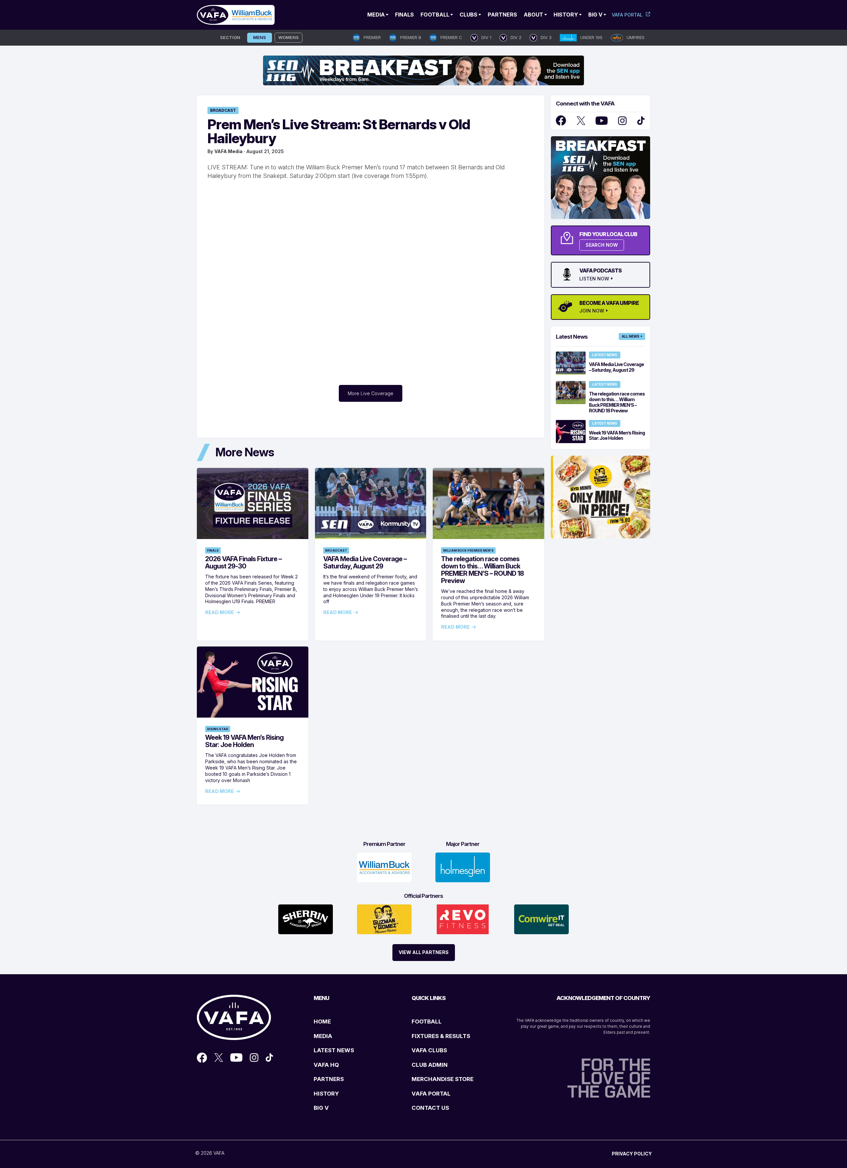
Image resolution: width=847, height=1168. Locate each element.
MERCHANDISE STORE (442, 1079)
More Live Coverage (370, 393)
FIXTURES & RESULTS (441, 1036)
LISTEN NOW (594, 278)
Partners (502, 14)
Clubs (468, 14)
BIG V (321, 1108)
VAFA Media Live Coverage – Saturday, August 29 (365, 562)
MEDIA (323, 1036)
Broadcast (223, 110)
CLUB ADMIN (430, 1065)
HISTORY (326, 1093)
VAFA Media (228, 151)
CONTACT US (430, 1108)
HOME (322, 1021)
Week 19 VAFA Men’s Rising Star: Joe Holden (244, 741)
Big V (595, 14)
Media (376, 14)
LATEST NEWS (334, 1050)
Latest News (604, 355)
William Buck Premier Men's (468, 550)
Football (435, 14)
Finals (404, 14)
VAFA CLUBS (429, 1050)
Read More (219, 612)
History (566, 14)
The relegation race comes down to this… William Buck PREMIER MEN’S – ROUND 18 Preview (482, 570)
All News (630, 336)
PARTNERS (329, 1079)
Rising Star (217, 729)
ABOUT (533, 14)
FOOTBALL (427, 1021)
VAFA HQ (326, 1065)
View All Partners (424, 952)
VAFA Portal (627, 15)
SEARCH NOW (602, 245)
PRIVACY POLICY (632, 1153)
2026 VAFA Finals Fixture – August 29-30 (243, 562)
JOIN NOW (591, 310)
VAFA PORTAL (431, 1093)
